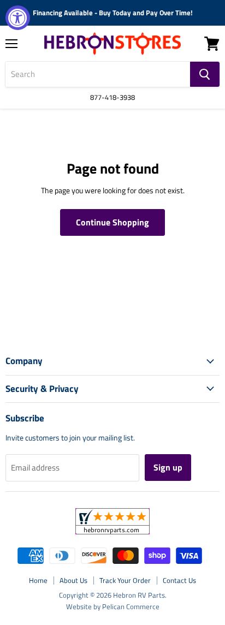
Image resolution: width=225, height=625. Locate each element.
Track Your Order (125, 580)
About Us (73, 580)
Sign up (167, 467)
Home (38, 580)
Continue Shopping (112, 222)
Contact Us (179, 580)
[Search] (205, 74)
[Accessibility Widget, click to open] (17, 17)
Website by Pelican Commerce (112, 606)
